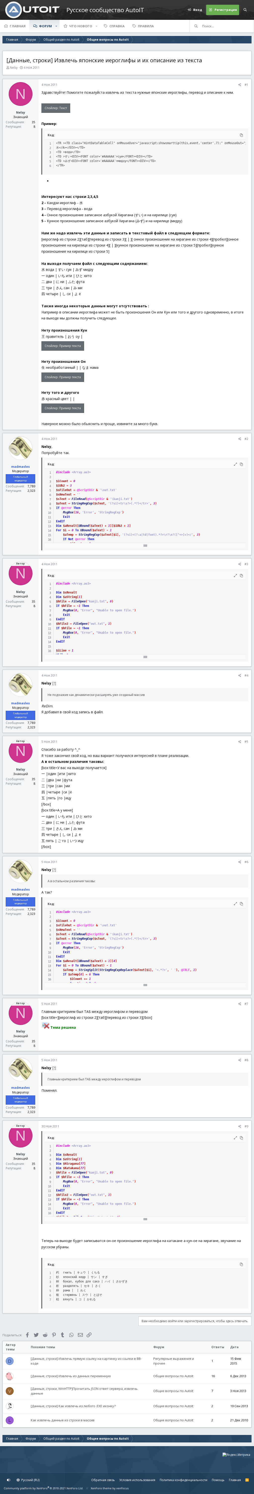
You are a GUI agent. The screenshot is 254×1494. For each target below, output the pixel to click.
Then (76, 508)
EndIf (60, 521)
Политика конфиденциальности (183, 1480)
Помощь (218, 1480)
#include (63, 472)
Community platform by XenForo (43, 1488)
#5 (246, 742)
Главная (18, 26)
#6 (246, 862)
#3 (246, 564)
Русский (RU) (30, 1480)
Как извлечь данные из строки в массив (63, 1420)
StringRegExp (82, 503)
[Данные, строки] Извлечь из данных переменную (71, 1376)
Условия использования (137, 1480)
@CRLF (185, 970)
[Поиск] (245, 10)
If (58, 508)
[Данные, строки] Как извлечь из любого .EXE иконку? (73, 1406)
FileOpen (79, 601)
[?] (54, 683)
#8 (246, 1060)
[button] (56, 26)
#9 (246, 1126)
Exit (66, 517)
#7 (246, 1004)
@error (66, 508)
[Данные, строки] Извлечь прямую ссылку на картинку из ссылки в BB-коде (86, 1361)
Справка (117, 26)
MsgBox (68, 512)
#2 (246, 439)
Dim (58, 526)
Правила (146, 26)
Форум (45, 26)
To (77, 530)
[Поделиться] (240, 85)
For (58, 530)
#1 (246, 85)
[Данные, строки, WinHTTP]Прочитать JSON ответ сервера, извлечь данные (84, 1391)
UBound (84, 526)
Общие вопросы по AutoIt (173, 1376)
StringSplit (88, 970)
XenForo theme (101, 1488)
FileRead (79, 499)
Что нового (80, 26)
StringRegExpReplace (115, 970)
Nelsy (14, 67)
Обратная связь (103, 1480)
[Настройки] (9, 1480)
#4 (246, 675)
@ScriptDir (85, 490)
